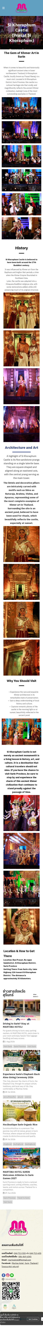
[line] (12, 1275)
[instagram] (8, 1275)
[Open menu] (3, 8)
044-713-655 (35, 1253)
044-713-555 (20, 1253)
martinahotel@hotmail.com (19, 1260)
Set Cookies (33, 1319)
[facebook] (3, 1275)
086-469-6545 (25, 1256)
